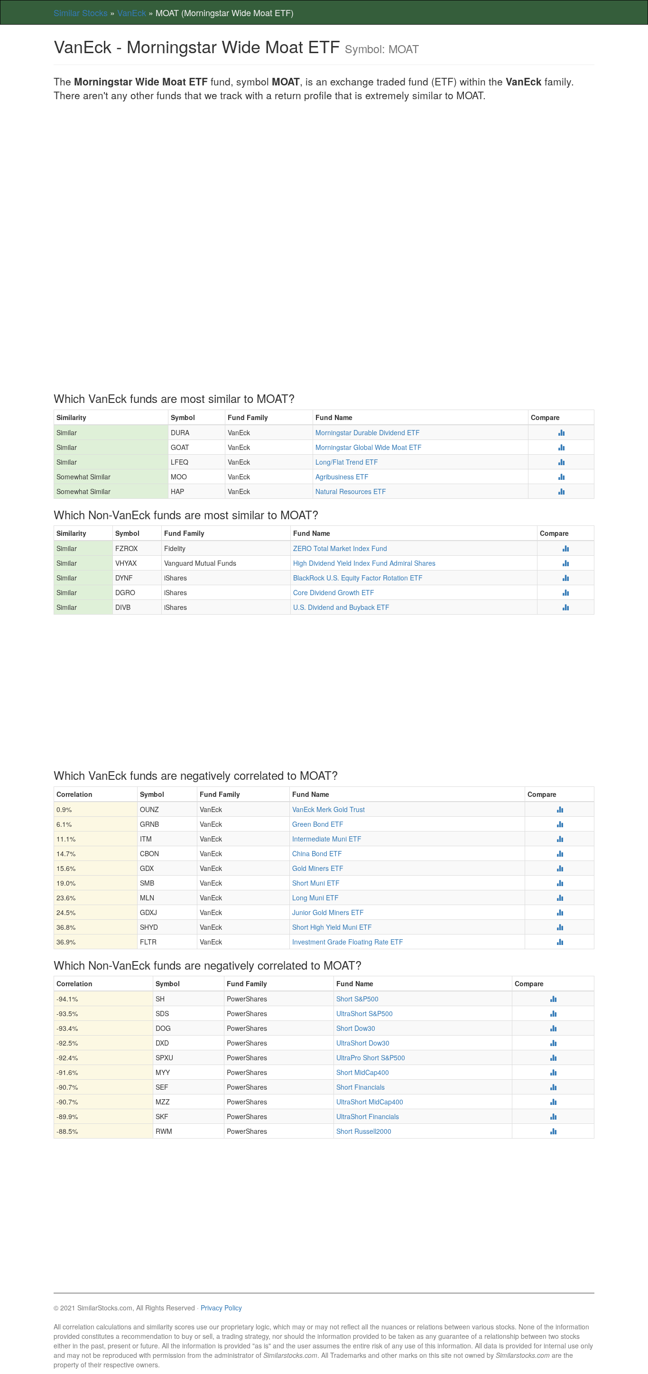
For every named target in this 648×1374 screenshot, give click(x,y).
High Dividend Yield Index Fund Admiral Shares (364, 563)
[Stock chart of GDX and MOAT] (559, 868)
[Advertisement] (324, 178)
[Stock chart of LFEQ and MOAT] (561, 461)
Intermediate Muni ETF (326, 838)
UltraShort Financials (367, 1116)
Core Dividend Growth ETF (333, 592)
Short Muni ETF (316, 883)
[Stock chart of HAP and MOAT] (561, 491)
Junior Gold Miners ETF (328, 912)
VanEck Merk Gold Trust (328, 809)
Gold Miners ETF (317, 868)
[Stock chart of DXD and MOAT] (553, 1042)
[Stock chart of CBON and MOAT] (559, 853)
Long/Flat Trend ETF (346, 462)
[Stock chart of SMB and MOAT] (559, 882)
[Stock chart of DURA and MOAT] (561, 432)
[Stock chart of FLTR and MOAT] (559, 941)
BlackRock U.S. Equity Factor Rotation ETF (358, 577)
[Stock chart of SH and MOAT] (553, 998)
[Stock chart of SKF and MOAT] (553, 1116)
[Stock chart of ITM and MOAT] (559, 838)
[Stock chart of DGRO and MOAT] (565, 592)
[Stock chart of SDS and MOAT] (553, 1013)
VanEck (131, 12)
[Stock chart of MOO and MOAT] (561, 476)
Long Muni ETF (315, 897)
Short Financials (360, 1087)
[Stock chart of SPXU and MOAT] (553, 1057)
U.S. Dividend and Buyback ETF (341, 607)
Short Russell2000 (363, 1131)
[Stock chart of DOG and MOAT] (553, 1028)
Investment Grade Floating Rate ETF (347, 941)
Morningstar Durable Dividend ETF (367, 432)
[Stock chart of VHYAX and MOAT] (565, 563)
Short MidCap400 (362, 1072)
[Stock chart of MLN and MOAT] (559, 897)
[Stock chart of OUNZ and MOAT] (559, 809)
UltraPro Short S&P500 (370, 1057)
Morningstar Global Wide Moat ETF (368, 447)
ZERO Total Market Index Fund (340, 548)
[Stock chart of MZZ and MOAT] (553, 1101)
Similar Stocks (81, 12)
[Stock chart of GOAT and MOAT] (561, 447)
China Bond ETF (317, 853)
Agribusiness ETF (342, 476)
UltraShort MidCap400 (369, 1101)
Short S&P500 (357, 998)
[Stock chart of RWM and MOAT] (553, 1131)
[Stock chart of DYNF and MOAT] (565, 577)
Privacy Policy (221, 1307)
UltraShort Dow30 (362, 1042)
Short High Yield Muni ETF (332, 927)
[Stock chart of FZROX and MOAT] (565, 548)
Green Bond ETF (317, 824)
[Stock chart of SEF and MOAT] (553, 1087)
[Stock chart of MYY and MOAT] (553, 1072)
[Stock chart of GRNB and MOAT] (559, 824)
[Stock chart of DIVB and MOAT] (565, 607)
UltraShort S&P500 (364, 1013)
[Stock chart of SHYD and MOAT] (559, 927)
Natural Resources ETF (350, 491)
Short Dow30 (355, 1028)
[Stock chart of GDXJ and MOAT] (559, 912)
